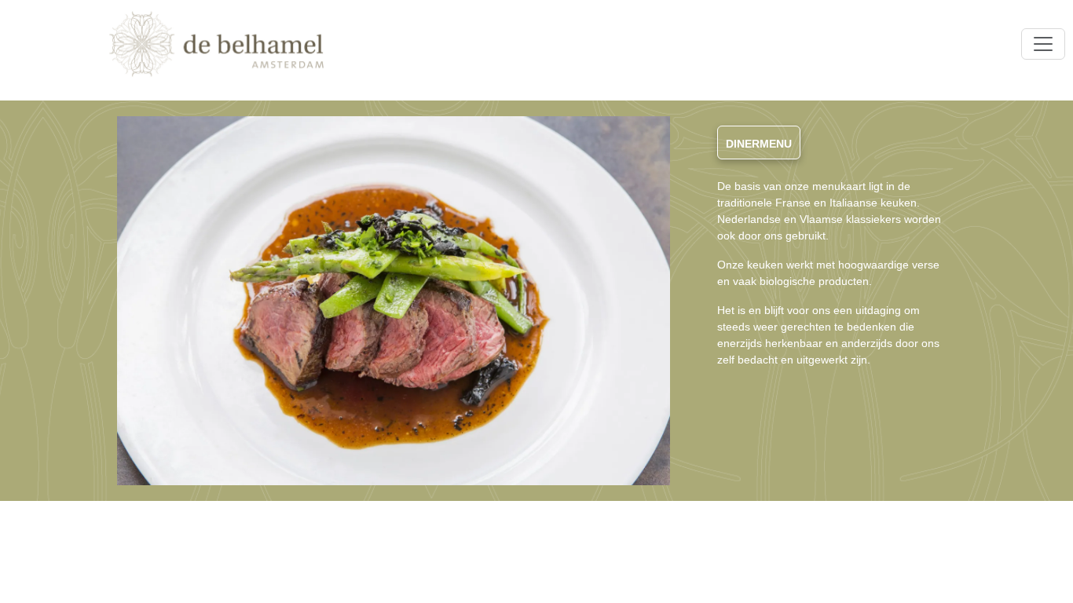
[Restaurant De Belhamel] (216, 44)
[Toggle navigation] (1043, 44)
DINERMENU (759, 143)
